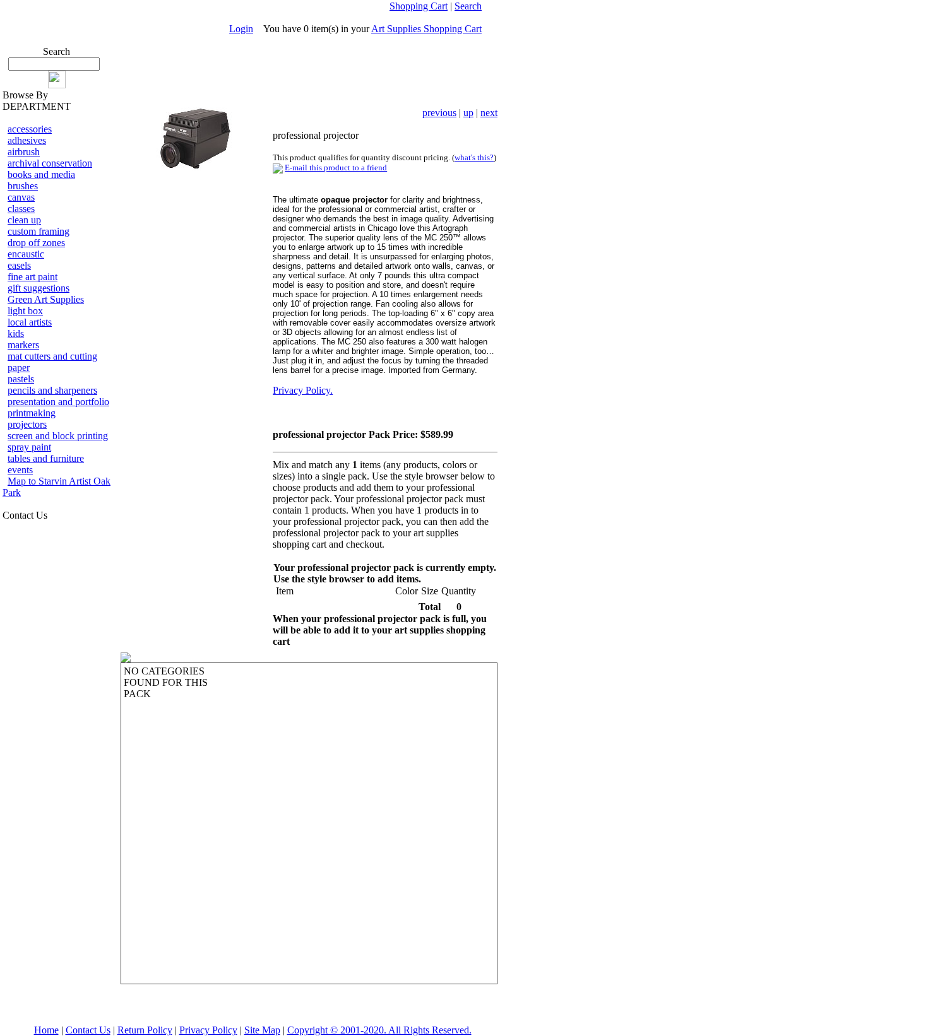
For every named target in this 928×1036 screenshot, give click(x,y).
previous (439, 112)
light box (25, 310)
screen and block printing (58, 435)
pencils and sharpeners (52, 390)
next (488, 112)
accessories (30, 129)
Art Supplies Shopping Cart (426, 28)
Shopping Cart (419, 6)
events (20, 469)
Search (468, 6)
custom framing (38, 231)
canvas (21, 197)
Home (46, 1030)
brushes (23, 185)
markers (23, 344)
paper (19, 367)
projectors (27, 424)
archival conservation (50, 163)
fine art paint (32, 276)
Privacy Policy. (303, 390)
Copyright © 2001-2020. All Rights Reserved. (379, 1030)
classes (21, 208)
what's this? (474, 157)
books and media (41, 174)
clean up (24, 220)
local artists (30, 322)
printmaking (32, 413)
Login (241, 28)
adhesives (27, 140)
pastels (21, 379)
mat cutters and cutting (52, 356)
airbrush (24, 151)
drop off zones (36, 242)
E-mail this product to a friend (336, 167)
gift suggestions (38, 288)
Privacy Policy (208, 1030)
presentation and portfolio (58, 401)
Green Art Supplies (46, 299)
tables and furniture (46, 458)
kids (16, 333)
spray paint (29, 447)
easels (19, 265)
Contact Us (88, 1030)
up (468, 112)
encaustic (26, 254)
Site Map (262, 1030)
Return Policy (144, 1030)
